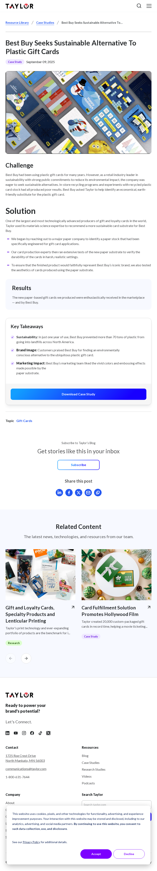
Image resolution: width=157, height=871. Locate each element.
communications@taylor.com (26, 769)
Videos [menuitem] (87, 776)
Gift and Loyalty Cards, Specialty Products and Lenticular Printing (30, 614)
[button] (139, 6)
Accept (96, 854)
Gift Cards (24, 421)
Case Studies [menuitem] (91, 762)
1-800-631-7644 (17, 777)
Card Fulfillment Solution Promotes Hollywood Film (110, 611)
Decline (129, 854)
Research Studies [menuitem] (93, 769)
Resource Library (17, 22)
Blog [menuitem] (85, 756)
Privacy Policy (31, 842)
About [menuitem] (10, 803)
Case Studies (45, 22)
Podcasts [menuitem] (88, 783)
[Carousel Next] (26, 658)
